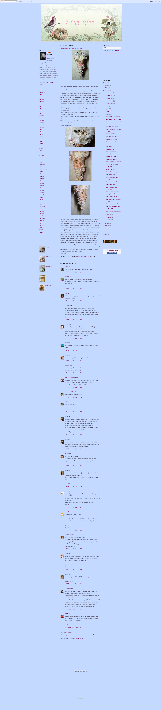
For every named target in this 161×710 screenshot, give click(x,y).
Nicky (41, 197)
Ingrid (41, 143)
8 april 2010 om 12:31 (73, 338)
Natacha (42, 190)
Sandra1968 (68, 534)
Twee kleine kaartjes (112, 172)
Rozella (42, 209)
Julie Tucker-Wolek (70, 377)
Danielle (42, 122)
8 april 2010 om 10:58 (73, 319)
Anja (41, 104)
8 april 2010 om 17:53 (73, 387)
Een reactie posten (66, 632)
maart (108, 214)
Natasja (42, 192)
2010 (106, 90)
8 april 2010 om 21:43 (73, 434)
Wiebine (42, 227)
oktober (108, 98)
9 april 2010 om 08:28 (73, 549)
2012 (106, 85)
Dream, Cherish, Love (112, 181)
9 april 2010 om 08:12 (73, 530)
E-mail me (42, 45)
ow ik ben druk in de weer (113, 161)
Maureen (42, 181)
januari (108, 219)
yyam (66, 293)
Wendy (42, 225)
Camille (42, 115)
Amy (41, 94)
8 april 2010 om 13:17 (73, 350)
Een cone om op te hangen (71, 48)
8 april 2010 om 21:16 (73, 397)
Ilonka (41, 139)
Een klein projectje (111, 196)
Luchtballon (47, 256)
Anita (66, 470)
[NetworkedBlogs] (112, 250)
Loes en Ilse (43, 169)
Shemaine (42, 218)
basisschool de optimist (71, 391)
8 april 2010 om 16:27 (73, 372)
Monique (42, 188)
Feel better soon (111, 184)
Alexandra (42, 92)
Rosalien (42, 206)
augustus (109, 103)
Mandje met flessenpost (113, 116)
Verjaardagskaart (111, 133)
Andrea (42, 99)
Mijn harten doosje (111, 159)
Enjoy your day (110, 169)
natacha (67, 276)
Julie (41, 157)
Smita (66, 266)
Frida (41, 134)
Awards (105, 234)
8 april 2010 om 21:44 (73, 449)
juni (107, 108)
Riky (41, 204)
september (109, 101)
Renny (41, 202)
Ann (41, 106)
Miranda (42, 185)
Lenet (41, 162)
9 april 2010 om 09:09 (73, 569)
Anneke (42, 111)
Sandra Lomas (44, 216)
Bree (41, 113)
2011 (106, 87)
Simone (42, 220)
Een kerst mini (48, 285)
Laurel (41, 160)
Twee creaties (48, 276)
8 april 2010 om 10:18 (73, 272)
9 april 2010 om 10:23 (73, 584)
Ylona (41, 232)
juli (107, 106)
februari (108, 217)
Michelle (42, 183)
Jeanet (42, 146)
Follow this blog (112, 252)
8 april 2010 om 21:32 (73, 411)
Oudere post (96, 635)
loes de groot (68, 491)
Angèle (42, 101)
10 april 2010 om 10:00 (74, 609)
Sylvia (41, 223)
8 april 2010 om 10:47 (73, 300)
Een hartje (109, 146)
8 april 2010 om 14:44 (73, 360)
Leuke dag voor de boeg (113, 119)
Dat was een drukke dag (113, 211)
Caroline (42, 120)
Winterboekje (48, 266)
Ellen (41, 129)
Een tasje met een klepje (113, 203)
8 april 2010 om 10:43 (73, 288)
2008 (106, 225)
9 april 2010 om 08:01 (73, 507)
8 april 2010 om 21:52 (73, 465)
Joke (41, 150)
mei (107, 111)
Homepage (81, 635)
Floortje (42, 132)
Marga (41, 171)
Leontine (42, 164)
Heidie (41, 136)
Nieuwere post (64, 635)
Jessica (42, 148)
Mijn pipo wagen (49, 247)
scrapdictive (68, 511)
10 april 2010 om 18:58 (74, 627)
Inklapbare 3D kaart (112, 139)
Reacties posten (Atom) (76, 638)
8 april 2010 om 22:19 (73, 486)
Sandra (42, 211)
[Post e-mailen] (94, 256)
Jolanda (42, 153)
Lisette (41, 167)
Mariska (42, 176)
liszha (66, 342)
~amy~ (67, 355)
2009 (106, 223)
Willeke (42, 230)
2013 (106, 82)
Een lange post (110, 174)
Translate (116, 50)
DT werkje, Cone (111, 156)
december (109, 93)
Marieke (42, 174)
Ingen (41, 141)
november (109, 95)
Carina (41, 118)
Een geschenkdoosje (112, 136)
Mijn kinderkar (110, 149)
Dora (50, 52)
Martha (42, 178)
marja (66, 416)
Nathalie (42, 195)
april (107, 114)
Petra (41, 199)
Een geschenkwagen (112, 126)
